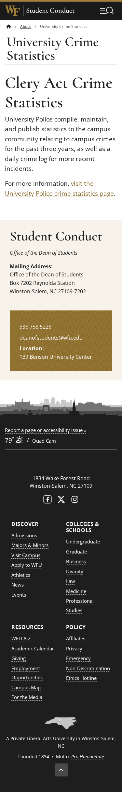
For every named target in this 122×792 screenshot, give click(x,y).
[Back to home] (9, 26)
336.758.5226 (35, 326)
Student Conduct (50, 10)
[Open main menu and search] (107, 10)
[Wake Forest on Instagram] (74, 500)
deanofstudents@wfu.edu (51, 337)
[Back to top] (61, 769)
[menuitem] (13, 26)
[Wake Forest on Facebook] (47, 500)
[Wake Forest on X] (61, 500)
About (25, 26)
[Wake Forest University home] (12, 11)
